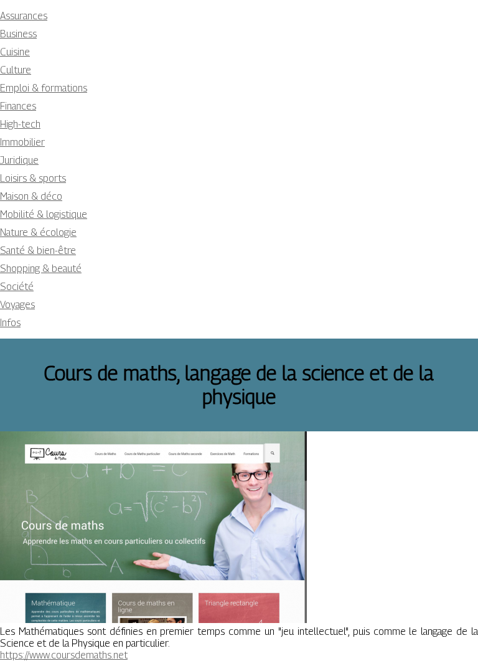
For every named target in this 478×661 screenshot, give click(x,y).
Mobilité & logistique (43, 214)
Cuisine (15, 52)
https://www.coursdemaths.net (64, 655)
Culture (15, 70)
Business (18, 34)
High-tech (20, 124)
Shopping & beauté (41, 268)
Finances (18, 106)
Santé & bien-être (38, 250)
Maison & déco (31, 196)
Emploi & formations (43, 88)
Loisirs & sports (33, 178)
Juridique (19, 160)
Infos (10, 323)
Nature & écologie (38, 232)
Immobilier (22, 142)
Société (17, 287)
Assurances (23, 16)
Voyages (17, 305)
